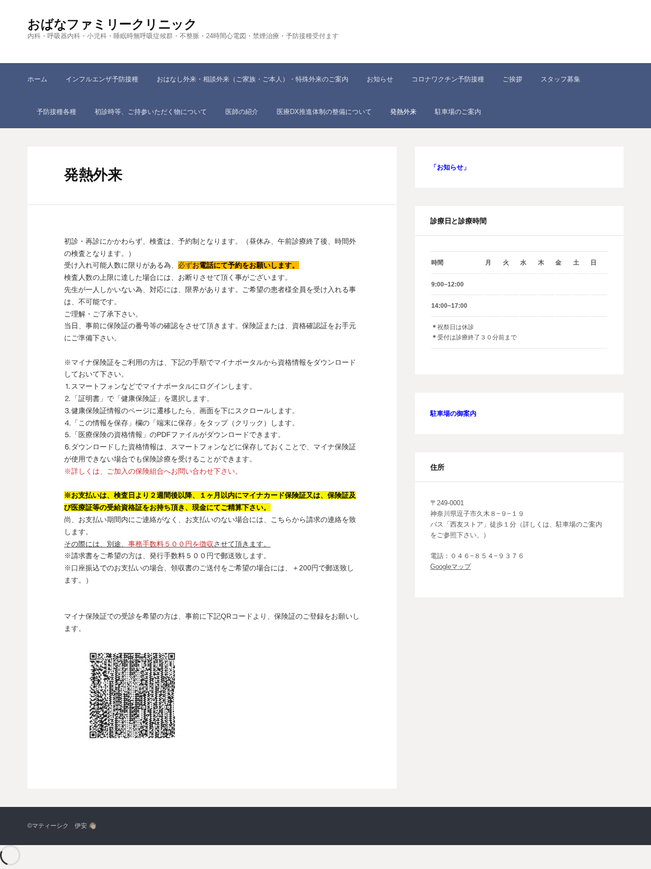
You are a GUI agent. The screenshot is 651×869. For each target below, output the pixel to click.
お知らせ (380, 79)
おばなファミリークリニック (112, 24)
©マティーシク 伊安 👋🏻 (61, 825)
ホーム (37, 79)
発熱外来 (403, 111)
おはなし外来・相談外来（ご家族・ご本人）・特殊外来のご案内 (252, 79)
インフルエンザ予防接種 (102, 79)
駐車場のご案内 (458, 111)
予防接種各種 (56, 111)
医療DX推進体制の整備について (324, 111)
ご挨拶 (512, 79)
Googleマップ (450, 566)
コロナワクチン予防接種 (447, 79)
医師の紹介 (241, 111)
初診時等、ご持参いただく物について (151, 111)
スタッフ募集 (560, 79)
